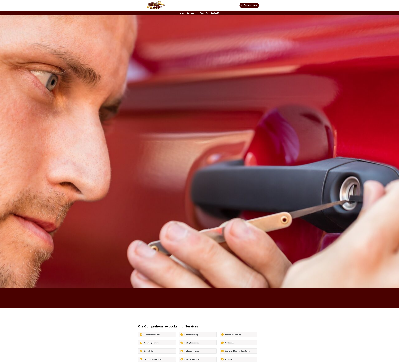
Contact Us (215, 13)
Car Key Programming (233, 335)
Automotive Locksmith (152, 335)
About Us (204, 13)
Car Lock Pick (148, 351)
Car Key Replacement (151, 343)
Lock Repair (229, 359)
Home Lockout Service (192, 359)
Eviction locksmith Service (153, 359)
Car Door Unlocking (191, 335)
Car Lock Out (230, 343)
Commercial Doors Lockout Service (237, 351)
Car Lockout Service (191, 351)
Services (190, 13)
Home (181, 13)
